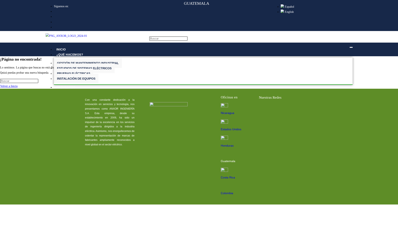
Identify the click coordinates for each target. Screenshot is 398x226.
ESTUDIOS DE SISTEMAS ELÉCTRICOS (84, 68)
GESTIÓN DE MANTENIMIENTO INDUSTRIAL (88, 63)
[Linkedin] (277, 108)
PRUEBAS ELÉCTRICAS (73, 73)
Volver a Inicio (9, 86)
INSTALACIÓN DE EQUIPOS (76, 78)
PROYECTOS (65, 87)
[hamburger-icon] (351, 47)
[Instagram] (303, 108)
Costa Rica (228, 177)
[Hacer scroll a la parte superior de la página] (1, 222)
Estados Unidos (231, 129)
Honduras (227, 145)
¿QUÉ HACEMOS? (69, 54)
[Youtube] (290, 108)
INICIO (61, 49)
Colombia (227, 193)
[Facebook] (263, 108)
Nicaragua (227, 113)
